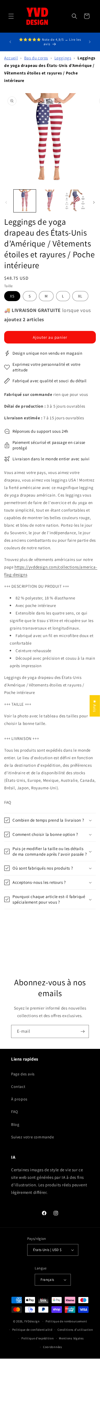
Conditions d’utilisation (75, 1330)
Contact (18, 1086)
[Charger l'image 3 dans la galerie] (75, 201)
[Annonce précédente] (10, 42)
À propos (19, 1099)
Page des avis (23, 1073)
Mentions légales (71, 1338)
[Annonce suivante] (90, 42)
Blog (15, 1124)
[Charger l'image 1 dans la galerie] (25, 201)
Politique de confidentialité (32, 1330)
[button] (11, 16)
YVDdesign (31, 1321)
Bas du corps (36, 58)
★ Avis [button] (95, 706)
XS (12, 296)
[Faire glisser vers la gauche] (6, 202)
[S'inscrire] (82, 1031)
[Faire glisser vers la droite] (94, 202)
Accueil (11, 58)
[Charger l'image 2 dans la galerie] (50, 201)
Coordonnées (52, 1347)
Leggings (62, 58)
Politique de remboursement (66, 1321)
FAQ (14, 1111)
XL (80, 296)
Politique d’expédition (37, 1338)
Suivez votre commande (32, 1136)
